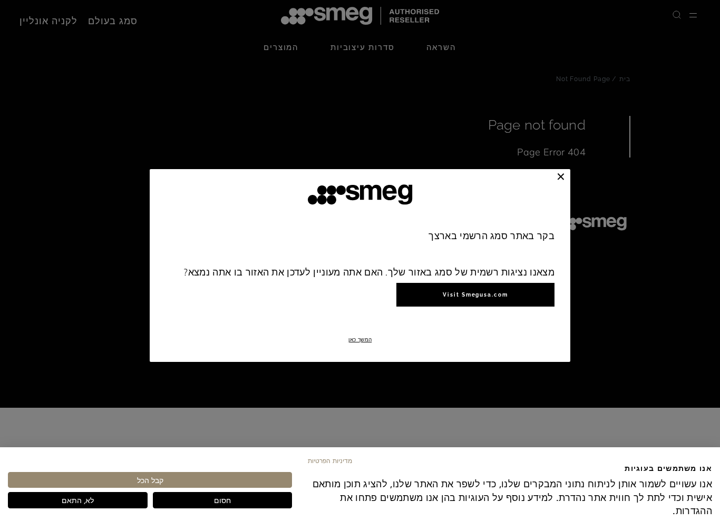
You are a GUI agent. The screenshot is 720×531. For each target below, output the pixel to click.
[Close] (560, 176)
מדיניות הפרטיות (330, 460)
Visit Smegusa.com (475, 295)
